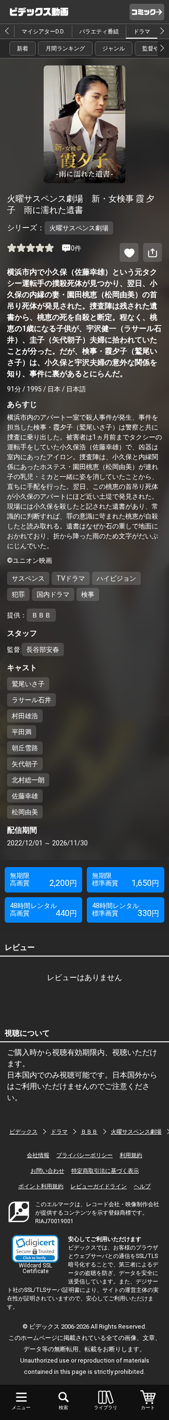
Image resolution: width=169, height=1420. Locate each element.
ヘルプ (142, 1186)
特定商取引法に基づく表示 (105, 1171)
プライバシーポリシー (84, 1155)
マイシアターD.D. (43, 31)
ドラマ (141, 31)
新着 (22, 48)
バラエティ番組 (99, 31)
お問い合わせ (47, 1171)
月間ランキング (65, 48)
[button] (35, 1249)
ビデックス (23, 1131)
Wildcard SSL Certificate (35, 1268)
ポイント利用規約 (40, 1186)
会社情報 (38, 1155)
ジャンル (113, 48)
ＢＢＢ (89, 1131)
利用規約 (131, 1155)
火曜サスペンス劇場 (136, 1131)
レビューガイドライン (98, 1186)
